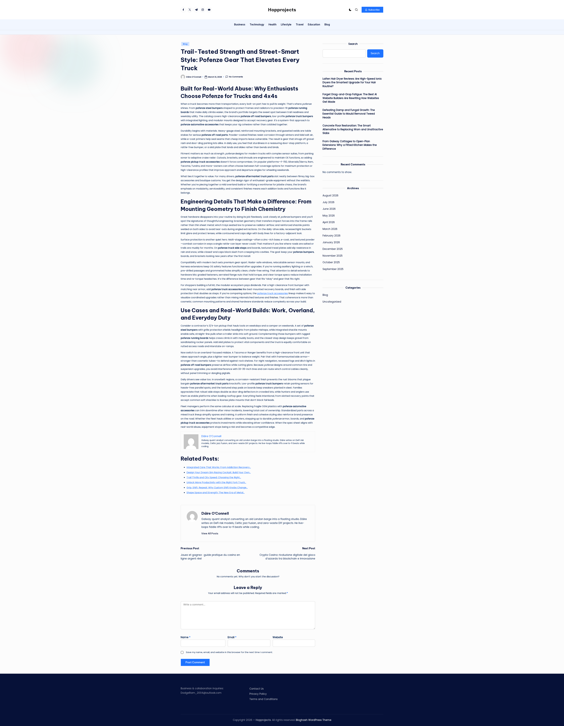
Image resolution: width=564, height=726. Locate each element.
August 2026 (330, 195)
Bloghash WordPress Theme (313, 720)
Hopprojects (282, 9)
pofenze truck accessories (272, 293)
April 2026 (329, 222)
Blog (185, 44)
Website (278, 637)
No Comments (236, 76)
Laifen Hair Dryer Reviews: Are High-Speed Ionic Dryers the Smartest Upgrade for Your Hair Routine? (352, 82)
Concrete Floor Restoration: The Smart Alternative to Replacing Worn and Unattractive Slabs (353, 129)
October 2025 (331, 262)
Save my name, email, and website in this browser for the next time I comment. (229, 652)
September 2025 (333, 269)
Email (232, 637)
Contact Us (256, 688)
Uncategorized (332, 301)
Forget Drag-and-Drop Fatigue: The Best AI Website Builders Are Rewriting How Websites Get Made (351, 98)
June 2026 (329, 209)
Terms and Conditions (263, 699)
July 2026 (328, 202)
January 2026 (331, 242)
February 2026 (331, 235)
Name (185, 637)
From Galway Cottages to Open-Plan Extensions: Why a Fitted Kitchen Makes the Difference (350, 145)
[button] (372, 10)
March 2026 (330, 229)
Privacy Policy (258, 694)
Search (353, 44)
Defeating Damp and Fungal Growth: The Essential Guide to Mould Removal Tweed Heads (349, 113)
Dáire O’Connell (215, 513)
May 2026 (329, 215)
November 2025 (333, 255)
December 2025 (333, 249)
